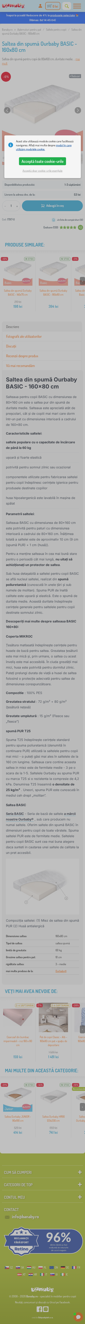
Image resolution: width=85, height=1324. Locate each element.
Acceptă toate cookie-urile (43, 161)
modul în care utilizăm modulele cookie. (44, 147)
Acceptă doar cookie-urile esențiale (42, 171)
